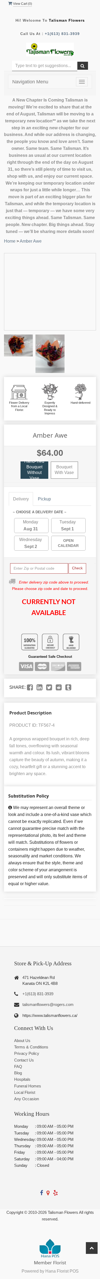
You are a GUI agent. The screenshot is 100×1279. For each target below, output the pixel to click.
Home (9, 241)
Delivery (21, 499)
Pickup (44, 499)
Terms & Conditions (31, 1047)
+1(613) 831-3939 (62, 34)
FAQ (18, 1066)
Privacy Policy (26, 1053)
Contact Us (24, 1060)
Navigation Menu (30, 81)
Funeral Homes (27, 1086)
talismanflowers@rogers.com (48, 1004)
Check (77, 568)
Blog (18, 1073)
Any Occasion (26, 1099)
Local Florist (24, 1092)
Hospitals (22, 1079)
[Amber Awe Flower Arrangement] (18, 345)
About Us (22, 1040)
